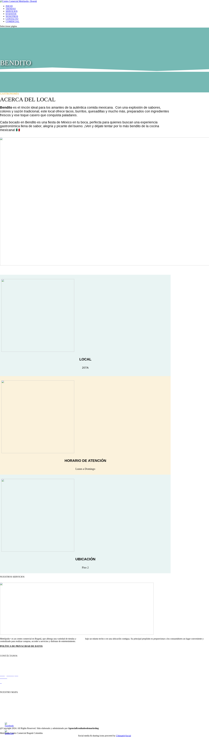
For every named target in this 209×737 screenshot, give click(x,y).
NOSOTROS (12, 16)
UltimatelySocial (123, 735)
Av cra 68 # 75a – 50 (9, 687)
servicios (81, 639)
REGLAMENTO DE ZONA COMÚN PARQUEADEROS (28, 651)
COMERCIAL (12, 21)
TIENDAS (11, 8)
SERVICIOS (11, 11)
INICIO (9, 6)
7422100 (6, 665)
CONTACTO (12, 19)
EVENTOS (11, 14)
